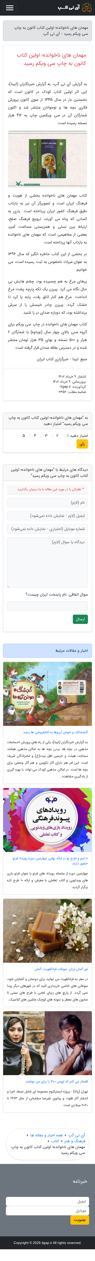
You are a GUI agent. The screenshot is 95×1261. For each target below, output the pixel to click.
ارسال (80, 619)
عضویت (80, 1220)
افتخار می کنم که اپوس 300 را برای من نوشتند (56, 1081)
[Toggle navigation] (10, 8)
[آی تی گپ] (74, 8)
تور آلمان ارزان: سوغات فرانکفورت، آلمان (61, 969)
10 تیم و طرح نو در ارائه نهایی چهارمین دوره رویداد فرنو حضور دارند (50, 861)
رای (82, 444)
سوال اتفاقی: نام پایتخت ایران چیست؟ (57, 595)
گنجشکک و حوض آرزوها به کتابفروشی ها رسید (55, 732)
